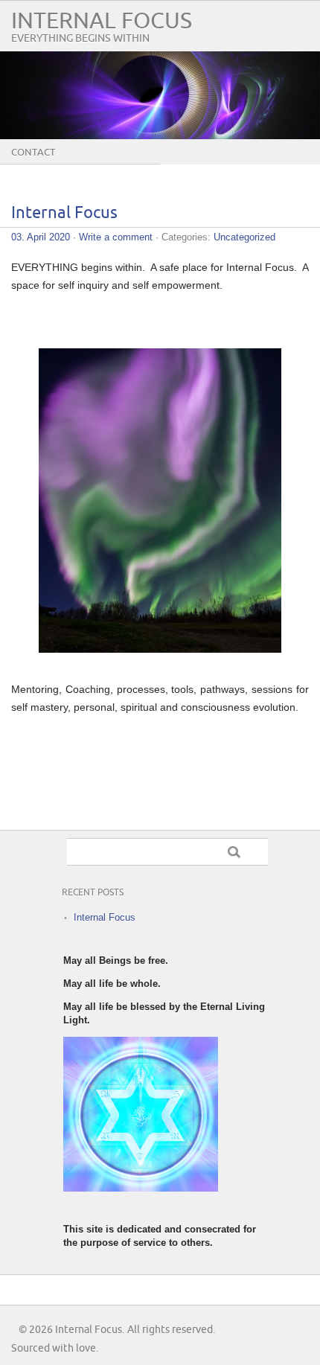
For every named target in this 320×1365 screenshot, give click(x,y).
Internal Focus (101, 21)
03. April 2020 (40, 237)
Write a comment (116, 237)
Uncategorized (244, 237)
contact (33, 152)
